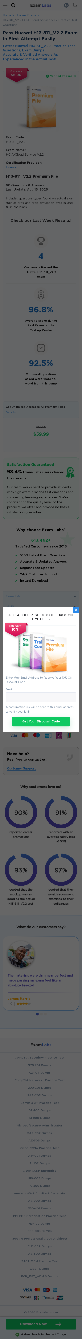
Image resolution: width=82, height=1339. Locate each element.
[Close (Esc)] (76, 610)
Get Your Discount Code (41, 721)
